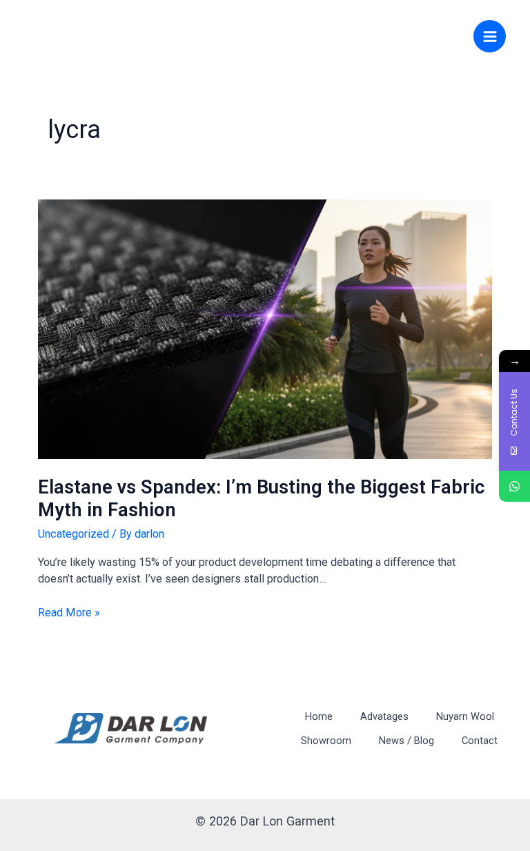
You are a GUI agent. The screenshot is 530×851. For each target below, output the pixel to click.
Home (319, 716)
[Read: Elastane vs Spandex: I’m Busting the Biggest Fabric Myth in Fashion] (265, 328)
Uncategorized (73, 533)
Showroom (326, 740)
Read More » (69, 612)
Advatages (384, 716)
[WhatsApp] (514, 486)
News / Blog (406, 740)
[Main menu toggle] (489, 36)
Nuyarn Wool (465, 716)
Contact (480, 740)
